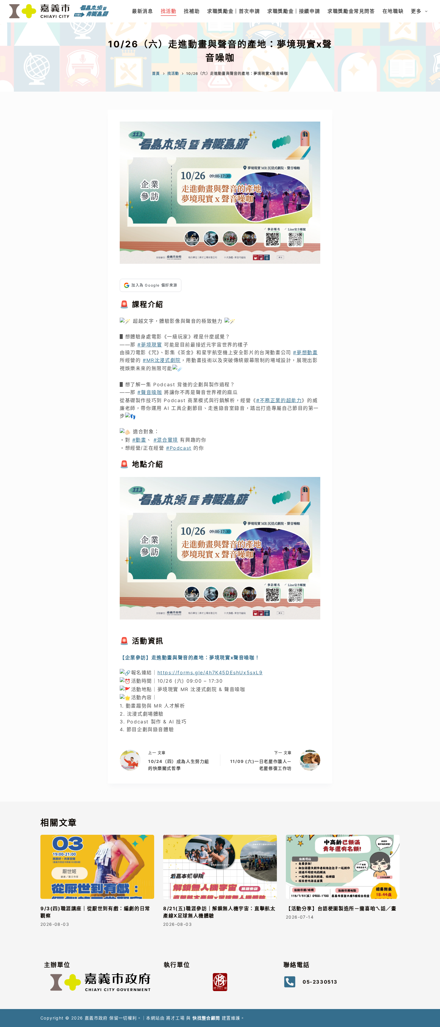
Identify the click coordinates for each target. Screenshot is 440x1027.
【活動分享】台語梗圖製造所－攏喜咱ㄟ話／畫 (341, 908)
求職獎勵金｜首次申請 (233, 11)
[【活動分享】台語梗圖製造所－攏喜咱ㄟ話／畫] (343, 867)
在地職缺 (393, 11)
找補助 (192, 11)
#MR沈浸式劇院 (162, 360)
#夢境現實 (149, 345)
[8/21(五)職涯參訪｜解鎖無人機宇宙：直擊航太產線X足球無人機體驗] (220, 867)
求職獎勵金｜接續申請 (293, 11)
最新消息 (142, 11)
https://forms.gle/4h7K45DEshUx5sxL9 (210, 672)
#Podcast (179, 448)
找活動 (169, 11)
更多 (416, 11)
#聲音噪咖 (149, 392)
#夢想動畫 (305, 352)
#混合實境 (166, 440)
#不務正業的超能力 (279, 400)
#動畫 (139, 440)
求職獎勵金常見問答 (351, 11)
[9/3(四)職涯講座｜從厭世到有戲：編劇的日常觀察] (97, 867)
